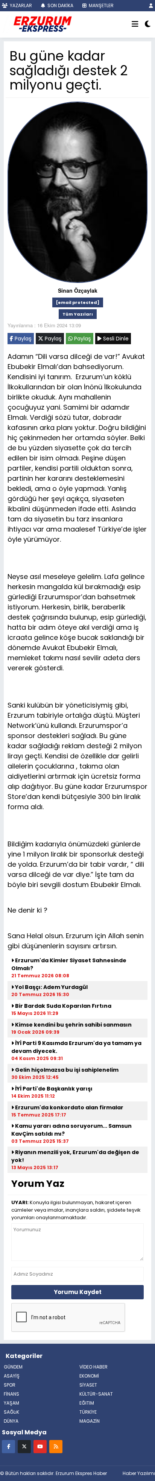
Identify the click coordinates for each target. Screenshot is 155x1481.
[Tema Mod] (147, 24)
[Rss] (55, 1446)
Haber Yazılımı (139, 1473)
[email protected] (77, 302)
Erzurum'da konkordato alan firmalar (68, 1107)
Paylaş (22, 338)
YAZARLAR (20, 5)
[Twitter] (24, 1446)
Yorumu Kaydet (78, 1292)
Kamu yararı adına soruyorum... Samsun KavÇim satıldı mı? (71, 1130)
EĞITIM (86, 1403)
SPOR (9, 1385)
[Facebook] (8, 1446)
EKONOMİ (89, 1376)
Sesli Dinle (115, 338)
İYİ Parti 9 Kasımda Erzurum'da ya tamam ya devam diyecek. (76, 1047)
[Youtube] (40, 1446)
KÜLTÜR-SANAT (96, 1394)
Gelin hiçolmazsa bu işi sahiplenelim (66, 1070)
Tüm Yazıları (77, 314)
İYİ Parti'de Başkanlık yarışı (53, 1088)
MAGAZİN (89, 1421)
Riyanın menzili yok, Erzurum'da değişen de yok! (75, 1156)
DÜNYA (11, 1421)
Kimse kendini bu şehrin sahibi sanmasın (73, 1024)
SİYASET (88, 1385)
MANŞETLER (101, 5)
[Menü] (135, 24)
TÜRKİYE (88, 1412)
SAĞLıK (11, 1412)
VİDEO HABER (93, 1367)
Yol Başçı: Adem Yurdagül (51, 987)
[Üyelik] (151, 5)
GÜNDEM (13, 1367)
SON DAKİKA (59, 5)
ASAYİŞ (12, 1376)
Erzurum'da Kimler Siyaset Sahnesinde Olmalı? (68, 964)
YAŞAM (11, 1403)
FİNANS (11, 1394)
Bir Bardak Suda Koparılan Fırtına (62, 1006)
